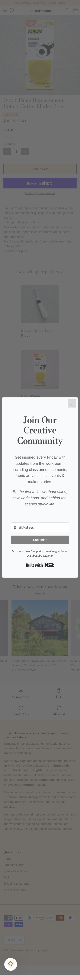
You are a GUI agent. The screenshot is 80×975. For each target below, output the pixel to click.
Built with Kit (40, 565)
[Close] (72, 403)
